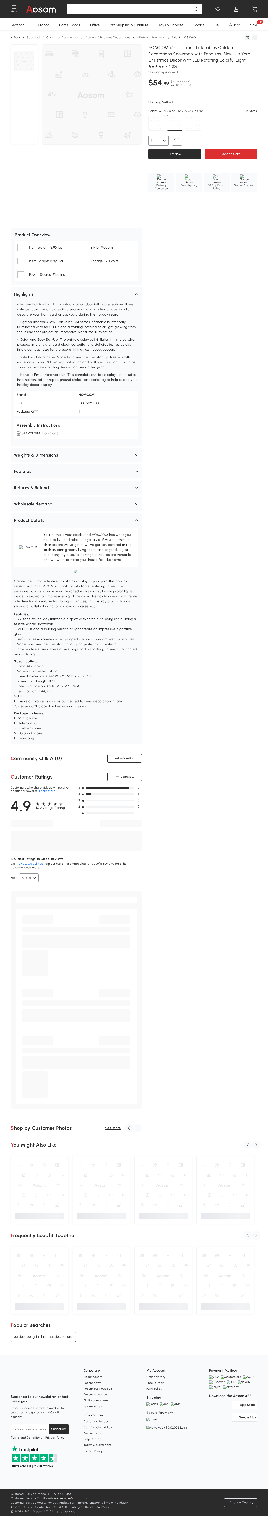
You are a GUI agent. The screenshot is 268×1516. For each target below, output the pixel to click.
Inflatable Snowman (151, 37)
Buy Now (174, 154)
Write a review (124, 777)
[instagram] (23, 1386)
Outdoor (42, 25)
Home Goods (69, 25)
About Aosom (93, 1377)
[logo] (41, 9)
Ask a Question (124, 758)
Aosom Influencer (96, 1394)
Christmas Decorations (62, 37)
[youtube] (32, 1386)
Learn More (47, 791)
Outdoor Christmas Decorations (107, 37)
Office (95, 25)
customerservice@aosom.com (67, 1498)
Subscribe (58, 1429)
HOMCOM (87, 395)
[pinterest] (41, 1386)
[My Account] (236, 9)
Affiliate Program (96, 1400)
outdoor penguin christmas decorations (43, 1337)
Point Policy (154, 1388)
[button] (76, 294)
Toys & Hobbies (171, 25)
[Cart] (254, 9)
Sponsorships (93, 1406)
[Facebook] (14, 1386)
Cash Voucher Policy (98, 1427)
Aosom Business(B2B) (99, 1388)
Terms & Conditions (98, 1445)
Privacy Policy (54, 1437)
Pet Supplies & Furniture (129, 25)
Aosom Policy (93, 1433)
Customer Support (97, 1421)
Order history (155, 1377)
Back (17, 37)
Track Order (155, 1383)
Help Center (92, 1439)
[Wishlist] (217, 9)
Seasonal (18, 25)
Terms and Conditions (26, 1437)
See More (113, 1128)
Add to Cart (231, 154)
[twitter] (51, 1386)
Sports (199, 25)
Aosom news (92, 1383)
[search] (196, 9)
